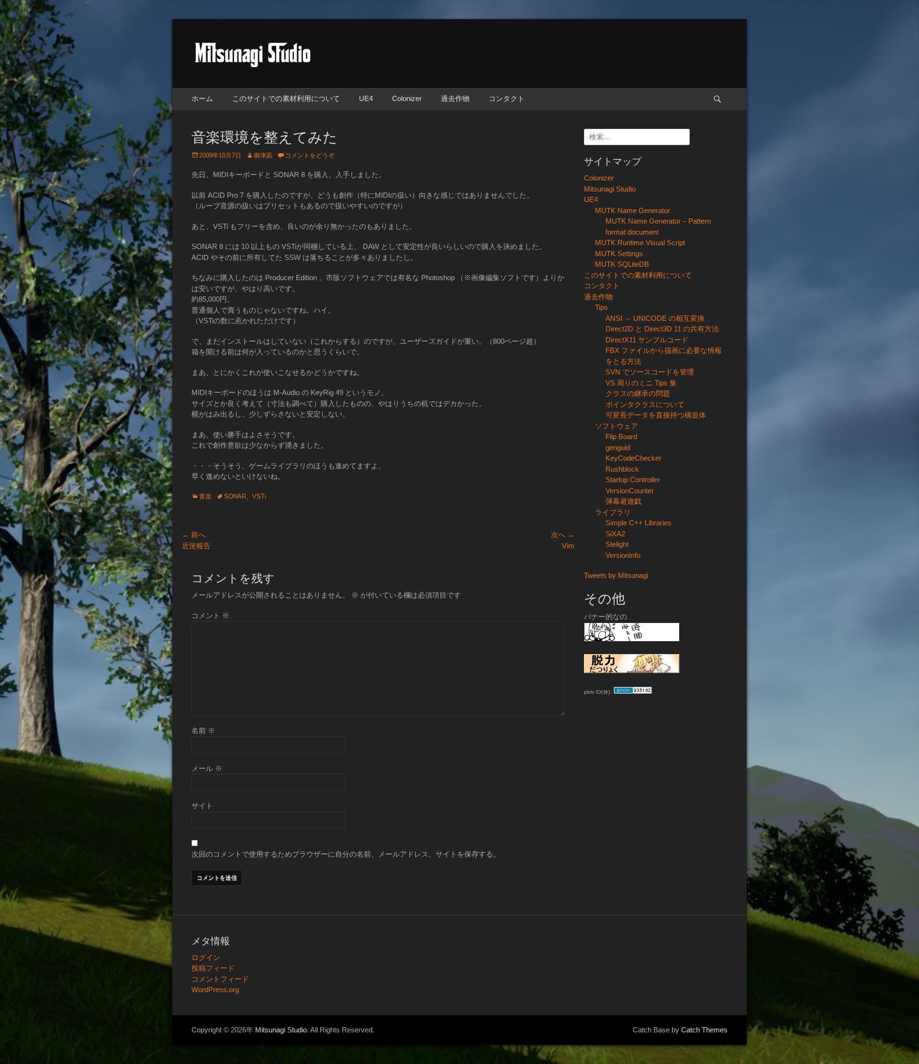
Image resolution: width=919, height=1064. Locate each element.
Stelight (616, 544)
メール (206, 768)
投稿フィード (213, 968)
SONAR (235, 496)
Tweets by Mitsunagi (616, 575)
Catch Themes (704, 1030)
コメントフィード (220, 979)
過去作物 (455, 98)
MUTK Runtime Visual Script (640, 242)
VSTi (259, 496)
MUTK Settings (619, 253)
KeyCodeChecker (633, 458)
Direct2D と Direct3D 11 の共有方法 (662, 329)
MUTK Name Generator (632, 210)
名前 (203, 730)
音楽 (205, 496)
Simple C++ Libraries (638, 523)
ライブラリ (613, 512)
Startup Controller (632, 479)
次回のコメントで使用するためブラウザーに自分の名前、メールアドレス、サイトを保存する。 (345, 854)
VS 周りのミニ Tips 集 (641, 383)
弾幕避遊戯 (623, 501)
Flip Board (621, 436)
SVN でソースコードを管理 (649, 372)
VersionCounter (629, 491)
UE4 (366, 98)
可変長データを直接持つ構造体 (655, 415)
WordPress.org (215, 989)
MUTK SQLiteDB (622, 264)
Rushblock (622, 469)
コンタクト (507, 98)
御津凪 (263, 155)
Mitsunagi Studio (610, 189)
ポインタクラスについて (644, 404)
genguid (617, 447)
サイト (202, 806)
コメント (210, 615)
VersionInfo (622, 555)
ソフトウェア (616, 426)
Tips (601, 307)
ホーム (202, 98)
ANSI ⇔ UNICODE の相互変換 (655, 318)
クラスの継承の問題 (637, 393)
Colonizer (407, 98)
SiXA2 (615, 534)
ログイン (205, 957)
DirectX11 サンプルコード (646, 340)
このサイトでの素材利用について (286, 98)
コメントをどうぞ (310, 155)
